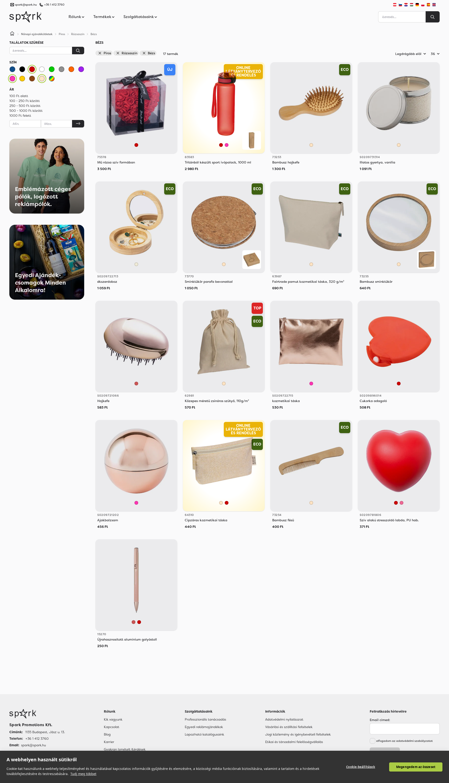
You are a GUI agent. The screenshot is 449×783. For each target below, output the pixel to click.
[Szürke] (61, 69)
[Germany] (417, 5)
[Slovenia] (400, 5)
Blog (107, 734)
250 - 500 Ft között (24, 106)
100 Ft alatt (18, 96)
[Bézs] (42, 78)
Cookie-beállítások (360, 767)
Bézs (151, 53)
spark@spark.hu (33, 745)
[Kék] (12, 69)
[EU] (436, 5)
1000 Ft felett (20, 115)
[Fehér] (42, 69)
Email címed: (380, 720)
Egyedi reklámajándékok (204, 727)
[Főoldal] (37, 713)
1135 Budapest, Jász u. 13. (45, 732)
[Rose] (401, 503)
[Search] (433, 16)
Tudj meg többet (83, 774)
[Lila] (81, 69)
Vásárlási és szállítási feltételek (288, 727)
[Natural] (136, 264)
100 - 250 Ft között (24, 101)
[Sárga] (22, 78)
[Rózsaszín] (12, 78)
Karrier (109, 742)
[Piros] (32, 69)
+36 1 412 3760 (54, 5)
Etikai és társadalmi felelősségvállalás (294, 742)
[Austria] (395, 5)
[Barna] (32, 78)
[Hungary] (411, 5)
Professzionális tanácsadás (205, 719)
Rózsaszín (129, 53)
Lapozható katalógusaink (204, 734)
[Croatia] (406, 5)
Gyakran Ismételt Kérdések (124, 749)
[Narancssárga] (71, 69)
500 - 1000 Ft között (26, 111)
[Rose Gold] (136, 383)
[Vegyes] (51, 78)
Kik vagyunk (113, 719)
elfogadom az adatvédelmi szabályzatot (404, 741)
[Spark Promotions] (25, 16)
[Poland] (423, 5)
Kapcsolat (111, 727)
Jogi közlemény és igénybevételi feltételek (298, 734)
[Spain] (428, 5)
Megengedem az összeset (415, 767)
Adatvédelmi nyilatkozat (284, 719)
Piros (107, 53)
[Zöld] (51, 69)
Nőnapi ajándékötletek (37, 34)
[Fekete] (22, 69)
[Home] (12, 34)
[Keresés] (78, 50)
